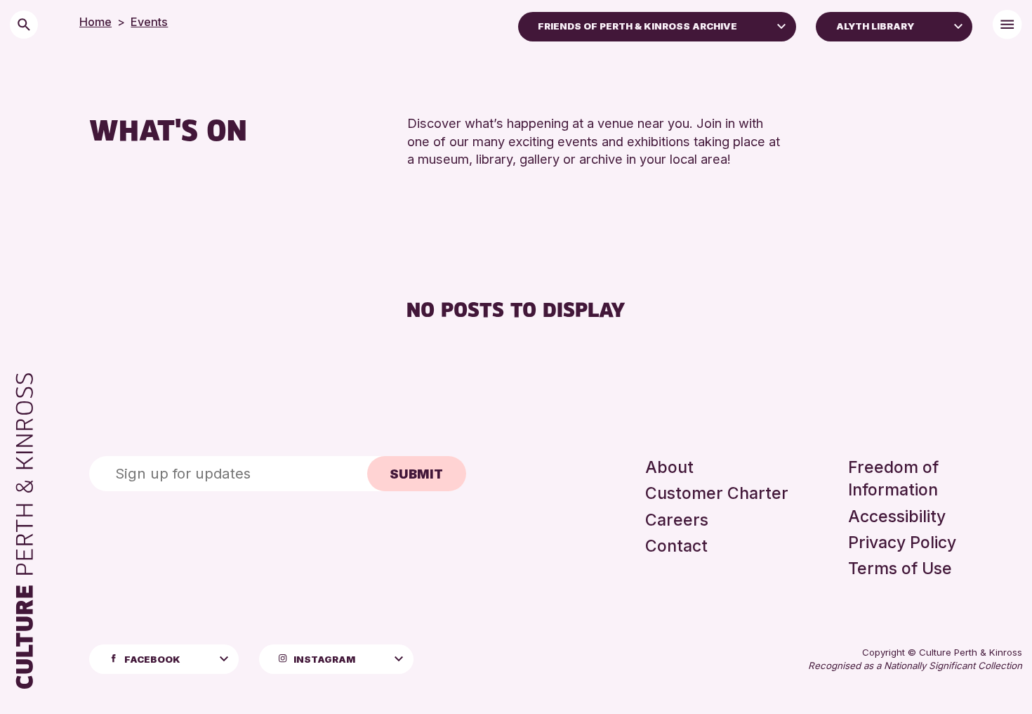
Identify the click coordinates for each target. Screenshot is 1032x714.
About (669, 467)
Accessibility (897, 516)
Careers (676, 520)
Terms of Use (900, 568)
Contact (676, 546)
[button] (781, 25)
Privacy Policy (902, 542)
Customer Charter (716, 493)
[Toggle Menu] (1007, 24)
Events (149, 22)
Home (95, 22)
